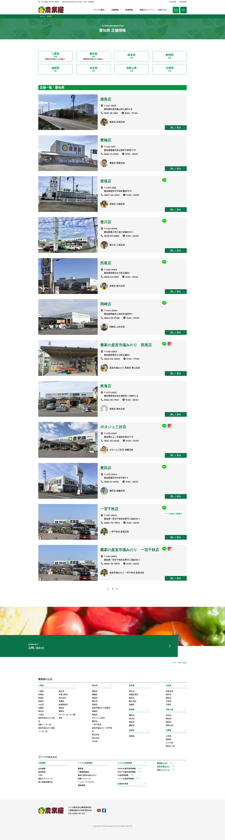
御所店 (168, 698)
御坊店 (168, 718)
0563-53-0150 (111, 277)
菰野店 (61, 711)
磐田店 (132, 715)
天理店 (168, 704)
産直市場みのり (163, 766)
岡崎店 (95, 711)
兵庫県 (168, 730)
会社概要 (42, 768)
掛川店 (132, 718)
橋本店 (168, 722)
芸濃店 (61, 701)
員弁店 (61, 691)
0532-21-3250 (111, 154)
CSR (40, 775)
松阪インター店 (44, 724)
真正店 (132, 691)
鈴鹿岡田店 (63, 704)
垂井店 (132, 698)
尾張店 (95, 698)
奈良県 (168, 685)
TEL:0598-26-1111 (76, 813)
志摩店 (41, 708)
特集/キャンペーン (147, 10)
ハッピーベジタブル (86, 782)
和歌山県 (169, 709)
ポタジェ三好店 (98, 718)
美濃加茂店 (133, 694)
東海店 (95, 714)
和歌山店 (169, 725)
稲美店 (168, 739)
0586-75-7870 (112, 523)
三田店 (168, 736)
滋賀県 (132, 730)
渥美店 (95, 691)
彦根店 (132, 736)
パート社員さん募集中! (173, 513)
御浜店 (61, 708)
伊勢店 (41, 694)
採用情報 (183, 2)
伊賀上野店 (63, 694)
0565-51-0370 (111, 482)
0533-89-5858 (111, 236)
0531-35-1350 (111, 113)
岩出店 (168, 715)
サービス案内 (98, 10)
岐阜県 (132, 685)
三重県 (41, 685)
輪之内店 (132, 701)
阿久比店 (95, 738)
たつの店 (169, 742)
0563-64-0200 (112, 359)
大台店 (41, 704)
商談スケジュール (45, 778)
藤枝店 (132, 725)
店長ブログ (162, 10)
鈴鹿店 (41, 698)
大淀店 (168, 701)
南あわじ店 (170, 746)
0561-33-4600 (111, 441)
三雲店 (41, 691)
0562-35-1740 (111, 400)
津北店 (41, 711)
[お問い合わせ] (176, 10)
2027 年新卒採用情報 (126, 772)
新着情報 (129, 10)
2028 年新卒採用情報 (126, 768)
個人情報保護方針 (45, 782)
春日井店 (95, 734)
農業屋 (80, 768)
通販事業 (81, 785)
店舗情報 (115, 10)
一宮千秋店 (96, 724)
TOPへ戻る (182, 663)
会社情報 (172, 2)
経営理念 (42, 772)
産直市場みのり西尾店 (101, 708)
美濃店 (132, 704)
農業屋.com (162, 763)
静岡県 (132, 709)
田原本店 (169, 691)
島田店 (132, 722)
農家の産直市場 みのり (87, 775)
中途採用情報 (122, 775)
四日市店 (62, 698)
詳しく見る (176, 127)
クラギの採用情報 (124, 763)
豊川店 (95, 701)
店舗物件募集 (122, 784)
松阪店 (41, 701)
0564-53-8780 (112, 318)
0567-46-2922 (112, 195)
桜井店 (168, 694)
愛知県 (95, 685)
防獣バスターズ (84, 778)
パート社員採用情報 (125, 778)
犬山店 (95, 741)
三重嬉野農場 (83, 772)
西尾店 (95, 704)
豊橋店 (95, 694)
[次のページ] (117, 588)
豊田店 (95, 721)
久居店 (41, 714)
